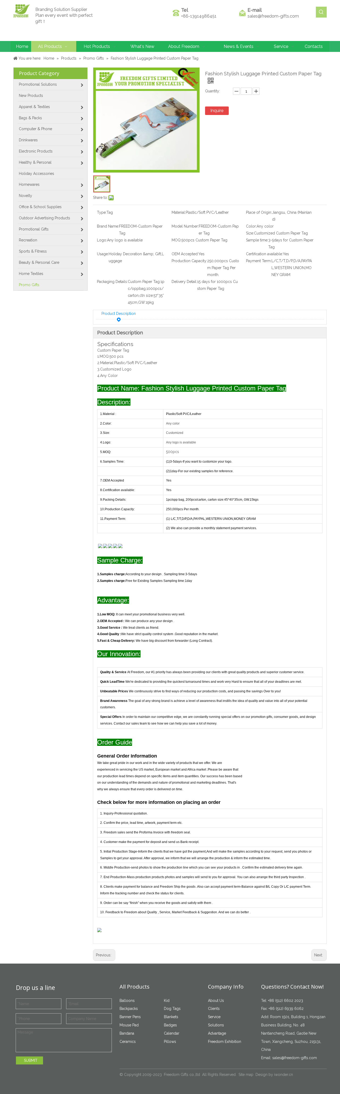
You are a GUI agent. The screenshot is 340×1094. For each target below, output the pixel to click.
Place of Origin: (259, 212)
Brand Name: (108, 226)
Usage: (103, 254)
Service (214, 1017)
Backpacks (129, 1008)
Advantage (217, 1033)
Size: (250, 233)
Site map (246, 1074)
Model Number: (185, 226)
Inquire (216, 110)
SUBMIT (30, 1060)
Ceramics (128, 1041)
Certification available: (264, 254)
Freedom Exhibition (224, 1041)
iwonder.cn (283, 1074)
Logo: (102, 240)
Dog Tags (172, 1008)
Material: (179, 212)
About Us (216, 1000)
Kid (166, 1000)
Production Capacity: (189, 261)
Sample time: (257, 240)
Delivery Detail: (184, 281)
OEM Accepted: (185, 254)
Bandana (127, 1033)
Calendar (171, 1033)
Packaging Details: (112, 281)
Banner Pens (130, 1017)
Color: (251, 226)
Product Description (118, 313)
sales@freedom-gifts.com (273, 16)
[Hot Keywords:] (321, 12)
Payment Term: (258, 261)
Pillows (170, 1041)
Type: (102, 212)
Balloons (127, 1000)
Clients (214, 1008)
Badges (170, 1025)
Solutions (216, 1025)
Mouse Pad (129, 1025)
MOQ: (176, 240)
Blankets (171, 1017)
